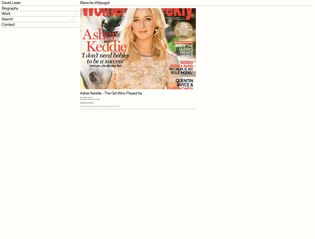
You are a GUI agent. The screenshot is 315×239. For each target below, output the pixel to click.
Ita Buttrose (116, 106)
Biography (10, 8)
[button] (72, 18)
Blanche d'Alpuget (107, 106)
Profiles (97, 99)
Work (6, 13)
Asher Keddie (87, 106)
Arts (93, 99)
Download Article (87, 103)
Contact (8, 24)
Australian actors (96, 106)
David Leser (11, 2)
